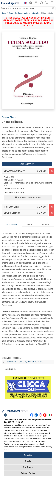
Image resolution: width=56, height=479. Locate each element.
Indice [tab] (29, 225)
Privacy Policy (28, 473)
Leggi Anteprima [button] (27, 164)
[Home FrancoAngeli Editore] (10, 3)
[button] (24, 3)
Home (4, 13)
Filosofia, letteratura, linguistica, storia (24, 362)
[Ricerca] (53, 8)
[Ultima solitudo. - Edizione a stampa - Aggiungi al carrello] (51, 171)
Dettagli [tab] (45, 225)
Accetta (28, 455)
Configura (28, 467)
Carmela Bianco (9, 117)
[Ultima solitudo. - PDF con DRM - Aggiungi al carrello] (51, 207)
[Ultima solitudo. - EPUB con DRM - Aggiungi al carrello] (51, 213)
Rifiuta (28, 461)
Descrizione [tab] (12, 225)
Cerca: (4, 8)
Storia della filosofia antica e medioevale (23, 13)
